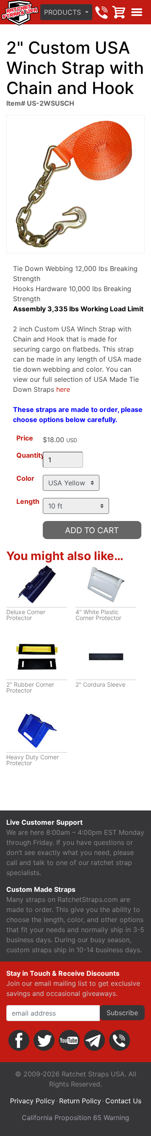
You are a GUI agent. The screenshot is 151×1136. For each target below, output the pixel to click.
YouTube (69, 1040)
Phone (119, 1040)
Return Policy (80, 1101)
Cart (119, 12)
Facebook (18, 1040)
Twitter (44, 1040)
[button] (66, 12)
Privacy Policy (32, 1101)
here (63, 389)
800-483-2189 (101, 12)
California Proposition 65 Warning (75, 1117)
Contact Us (123, 1101)
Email (94, 1040)
